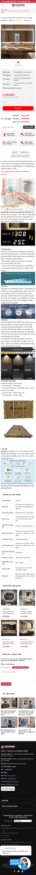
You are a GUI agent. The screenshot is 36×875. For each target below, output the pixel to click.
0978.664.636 (15, 781)
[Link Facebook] (14, 871)
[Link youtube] (22, 871)
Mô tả (15, 152)
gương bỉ (10, 486)
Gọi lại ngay (29, 127)
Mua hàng (18, 108)
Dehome (5, 800)
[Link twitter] (18, 871)
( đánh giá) (27, 20)
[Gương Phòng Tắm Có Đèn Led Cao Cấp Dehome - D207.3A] (18, 58)
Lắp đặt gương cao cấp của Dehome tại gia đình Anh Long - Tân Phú (26, 712)
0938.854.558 (25, 1)
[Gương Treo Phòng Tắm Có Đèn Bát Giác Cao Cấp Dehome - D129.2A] (9, 598)
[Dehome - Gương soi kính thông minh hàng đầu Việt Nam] (18, 5)
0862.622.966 (14, 784)
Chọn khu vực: (8, 821)
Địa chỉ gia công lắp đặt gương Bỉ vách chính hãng (8, 712)
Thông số (24, 152)
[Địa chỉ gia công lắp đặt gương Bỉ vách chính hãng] (9, 703)
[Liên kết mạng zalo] (34, 356)
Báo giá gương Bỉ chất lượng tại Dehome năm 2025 (8, 731)
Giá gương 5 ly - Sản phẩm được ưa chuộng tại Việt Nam (26, 731)
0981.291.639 (11, 1)
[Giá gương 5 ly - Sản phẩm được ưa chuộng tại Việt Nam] (26, 722)
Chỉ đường (5, 835)
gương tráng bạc (6, 488)
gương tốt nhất (18, 486)
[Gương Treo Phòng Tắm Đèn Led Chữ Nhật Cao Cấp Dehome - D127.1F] (27, 598)
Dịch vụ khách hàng (10, 806)
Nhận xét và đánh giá (7, 664)
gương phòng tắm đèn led (13, 483)
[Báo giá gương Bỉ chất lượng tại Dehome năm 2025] (9, 722)
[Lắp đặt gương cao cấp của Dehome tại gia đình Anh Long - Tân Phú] (26, 703)
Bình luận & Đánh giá (20, 156)
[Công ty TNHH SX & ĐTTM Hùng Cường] (18, 747)
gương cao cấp (29, 486)
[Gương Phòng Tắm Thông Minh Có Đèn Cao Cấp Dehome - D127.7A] (9, 628)
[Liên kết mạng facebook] (34, 352)
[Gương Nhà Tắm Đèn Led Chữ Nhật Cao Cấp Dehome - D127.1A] (27, 628)
